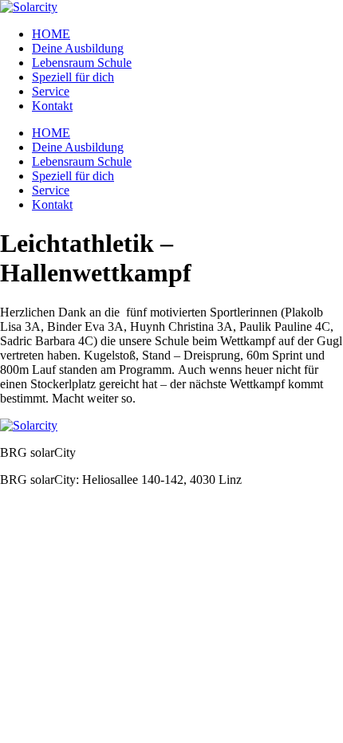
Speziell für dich (73, 77)
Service (50, 91)
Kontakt (52, 105)
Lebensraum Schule (82, 62)
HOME (51, 34)
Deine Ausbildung (78, 48)
